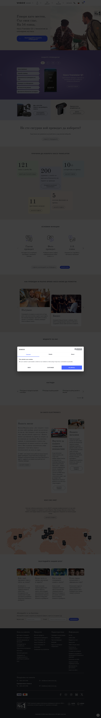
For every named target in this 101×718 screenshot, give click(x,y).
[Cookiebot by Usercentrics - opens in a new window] (75, 349)
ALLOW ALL (72, 367)
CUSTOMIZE (50, 367)
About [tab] (72, 354)
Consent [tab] (28, 354)
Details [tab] (50, 354)
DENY (29, 367)
